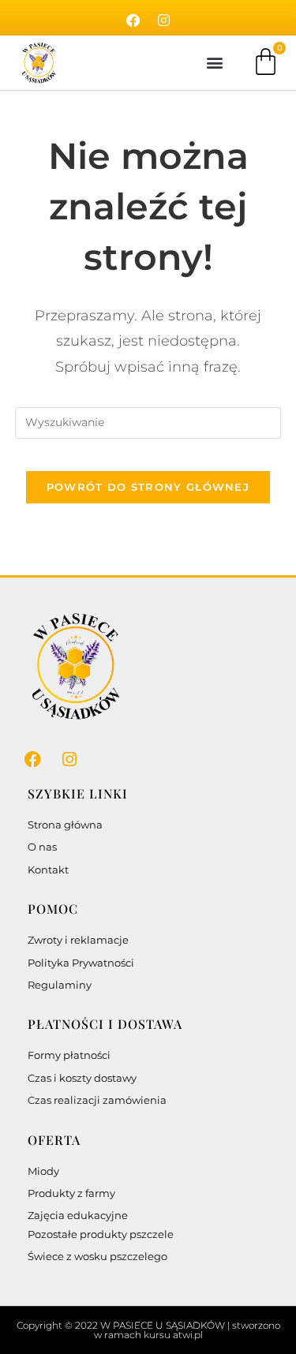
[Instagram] (163, 20)
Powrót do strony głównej (148, 487)
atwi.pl (188, 1335)
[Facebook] (132, 20)
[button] (214, 63)
